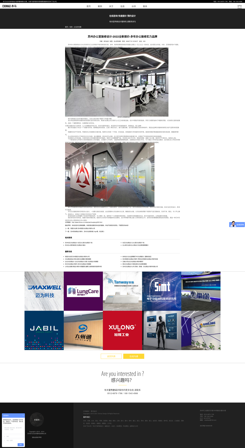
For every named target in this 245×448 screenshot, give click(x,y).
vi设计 (113, 426)
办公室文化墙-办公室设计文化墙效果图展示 (135, 245)
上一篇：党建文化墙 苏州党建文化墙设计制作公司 (80, 228)
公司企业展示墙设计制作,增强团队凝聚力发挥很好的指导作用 (83, 266)
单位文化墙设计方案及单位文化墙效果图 (134, 264)
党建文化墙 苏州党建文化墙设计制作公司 (77, 256)
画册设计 (107, 426)
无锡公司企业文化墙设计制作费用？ (133, 261)
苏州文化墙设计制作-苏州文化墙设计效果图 (78, 264)
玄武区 (88, 423)
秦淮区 (93, 423)
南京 (114, 421)
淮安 (146, 421)
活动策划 (119, 426)
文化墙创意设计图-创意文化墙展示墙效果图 (78, 259)
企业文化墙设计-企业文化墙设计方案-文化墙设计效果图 (81, 261)
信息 (71, 27)
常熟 (100, 421)
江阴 (118, 421)
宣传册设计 (13, 1)
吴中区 (166, 421)
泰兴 (126, 421)
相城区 (160, 421)
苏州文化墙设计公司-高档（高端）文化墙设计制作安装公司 (140, 266)
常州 (142, 421)
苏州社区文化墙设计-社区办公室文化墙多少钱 (78, 243)
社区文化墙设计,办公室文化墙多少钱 (133, 243)
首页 (66, 27)
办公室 (116, 41)
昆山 (96, 421)
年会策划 (125, 426)
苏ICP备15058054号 (206, 426)
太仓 (92, 421)
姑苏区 (155, 421)
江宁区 (109, 423)
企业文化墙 (77, 27)
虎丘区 (171, 421)
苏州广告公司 (52, 1)
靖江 (138, 421)
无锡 (88, 421)
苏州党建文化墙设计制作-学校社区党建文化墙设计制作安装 (140, 259)
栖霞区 (104, 423)
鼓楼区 (99, 423)
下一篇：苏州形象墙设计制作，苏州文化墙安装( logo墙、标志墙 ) (84, 231)
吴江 (150, 421)
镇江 (134, 421)
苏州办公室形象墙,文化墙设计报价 (75, 245)
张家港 (105, 421)
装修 (119, 41)
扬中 (130, 421)
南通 (110, 421)
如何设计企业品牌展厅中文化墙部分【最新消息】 (137, 256)
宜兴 (122, 421)
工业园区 (177, 421)
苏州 (84, 421)
